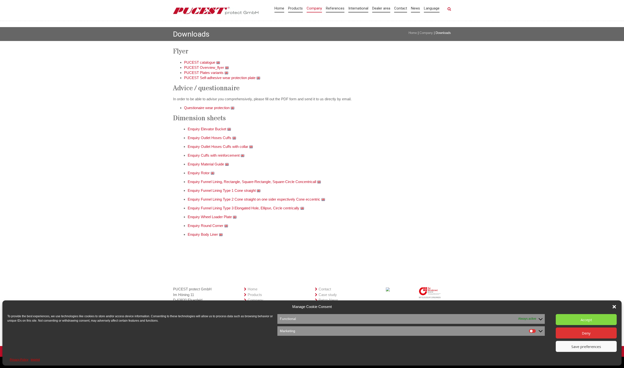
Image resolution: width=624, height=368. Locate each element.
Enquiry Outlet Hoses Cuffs (210, 138)
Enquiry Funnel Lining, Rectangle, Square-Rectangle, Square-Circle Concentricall (252, 182)
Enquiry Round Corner (206, 226)
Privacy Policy (19, 359)
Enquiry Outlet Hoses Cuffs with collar (218, 146)
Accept (586, 319)
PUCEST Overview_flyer (204, 67)
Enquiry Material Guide (206, 164)
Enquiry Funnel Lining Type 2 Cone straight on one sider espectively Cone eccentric (254, 199)
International (358, 8)
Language (431, 8)
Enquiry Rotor (199, 173)
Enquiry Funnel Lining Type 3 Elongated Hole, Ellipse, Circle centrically (244, 208)
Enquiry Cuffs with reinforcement (214, 155)
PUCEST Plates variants (204, 73)
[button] (614, 306)
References (335, 8)
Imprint (35, 359)
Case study (328, 295)
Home (279, 8)
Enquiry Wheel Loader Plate (210, 217)
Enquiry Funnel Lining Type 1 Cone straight (222, 190)
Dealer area (381, 8)
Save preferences (586, 346)
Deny (586, 333)
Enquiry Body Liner (203, 234)
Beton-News (328, 300)
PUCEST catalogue (200, 62)
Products (295, 8)
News (415, 8)
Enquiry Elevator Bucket (207, 129)
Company (314, 8)
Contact (400, 8)
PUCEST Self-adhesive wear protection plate (220, 78)
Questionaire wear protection (207, 108)
